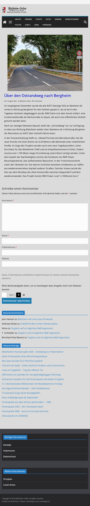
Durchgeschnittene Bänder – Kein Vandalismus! (26, 388)
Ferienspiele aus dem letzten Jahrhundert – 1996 (26, 402)
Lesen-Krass (9, 484)
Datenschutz (9, 456)
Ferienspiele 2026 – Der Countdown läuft (22, 406)
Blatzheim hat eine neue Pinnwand (35, 319)
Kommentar (8, 200)
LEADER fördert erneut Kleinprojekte (38, 323)
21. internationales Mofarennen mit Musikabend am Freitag (32, 383)
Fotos (48, 19)
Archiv (18, 19)
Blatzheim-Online (25, 101)
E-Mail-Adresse (9, 247)
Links (36, 25)
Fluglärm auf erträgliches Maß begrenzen (32, 328)
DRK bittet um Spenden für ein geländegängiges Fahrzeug (31, 374)
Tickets (39, 19)
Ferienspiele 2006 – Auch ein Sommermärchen (25, 411)
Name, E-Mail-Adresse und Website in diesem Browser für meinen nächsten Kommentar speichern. (40, 277)
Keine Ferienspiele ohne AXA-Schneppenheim (24, 356)
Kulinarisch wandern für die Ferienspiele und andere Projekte (33, 379)
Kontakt (7, 444)
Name (5, 235)
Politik (18, 25)
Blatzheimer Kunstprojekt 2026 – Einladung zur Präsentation (32, 351)
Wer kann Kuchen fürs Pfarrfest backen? (22, 360)
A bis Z (27, 25)
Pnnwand (47, 25)
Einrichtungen (72, 19)
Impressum (9, 450)
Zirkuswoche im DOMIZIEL (15, 415)
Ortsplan (7, 479)
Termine (28, 19)
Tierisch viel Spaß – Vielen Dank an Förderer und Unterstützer (33, 365)
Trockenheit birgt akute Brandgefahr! (21, 392)
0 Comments (38, 101)
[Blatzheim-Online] (5, 22)
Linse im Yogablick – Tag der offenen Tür (22, 370)
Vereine (58, 19)
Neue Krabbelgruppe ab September (20, 397)
